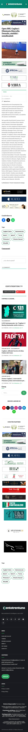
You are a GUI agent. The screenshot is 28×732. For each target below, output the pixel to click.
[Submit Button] (23, 393)
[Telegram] (24, 408)
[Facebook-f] (12, 408)
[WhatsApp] (13, 220)
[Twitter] (8, 220)
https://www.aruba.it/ (14, 719)
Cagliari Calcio (7, 231)
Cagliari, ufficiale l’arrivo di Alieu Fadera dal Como (13, 352)
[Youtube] (4, 408)
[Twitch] (20, 408)
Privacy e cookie (5, 688)
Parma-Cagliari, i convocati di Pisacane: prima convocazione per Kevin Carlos (13, 380)
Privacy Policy (5, 691)
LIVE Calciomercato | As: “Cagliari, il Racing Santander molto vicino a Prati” (13, 325)
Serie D (13, 235)
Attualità (5, 243)
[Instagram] (16, 408)
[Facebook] (3, 220)
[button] (2, 4)
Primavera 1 (6, 239)
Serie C (5, 235)
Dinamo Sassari (18, 239)
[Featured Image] (14, 312)
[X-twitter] (8, 408)
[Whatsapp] (14, 411)
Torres (20, 235)
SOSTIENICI (5, 655)
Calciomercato (19, 231)
